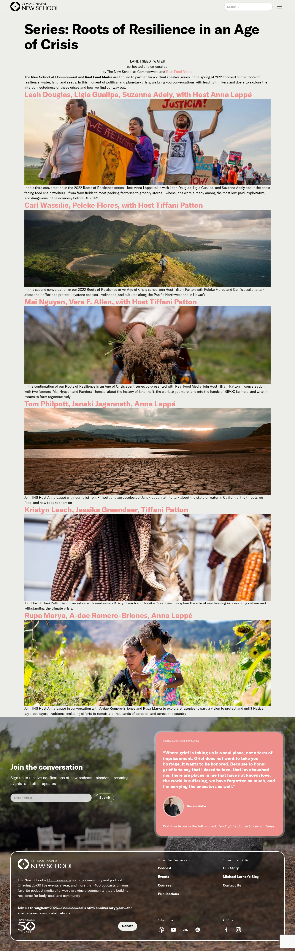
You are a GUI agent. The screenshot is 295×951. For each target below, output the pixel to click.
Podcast (164, 868)
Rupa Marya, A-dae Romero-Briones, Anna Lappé (108, 615)
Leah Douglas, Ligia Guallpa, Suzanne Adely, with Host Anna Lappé (138, 94)
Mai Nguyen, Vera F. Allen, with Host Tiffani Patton (110, 301)
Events (163, 876)
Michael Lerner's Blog (241, 876)
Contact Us (232, 885)
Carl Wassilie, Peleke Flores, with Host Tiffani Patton (113, 205)
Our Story (231, 868)
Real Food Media (179, 72)
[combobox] (248, 7)
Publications (168, 894)
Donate (127, 926)
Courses (164, 885)
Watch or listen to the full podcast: (218, 826)
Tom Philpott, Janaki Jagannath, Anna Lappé (100, 403)
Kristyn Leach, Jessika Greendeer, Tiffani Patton (106, 509)
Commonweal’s (59, 880)
